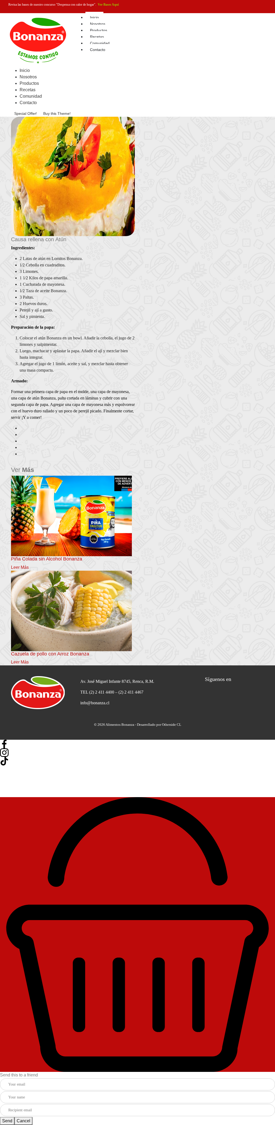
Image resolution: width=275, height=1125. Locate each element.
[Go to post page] (71, 515)
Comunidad (100, 43)
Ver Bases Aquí (108, 4)
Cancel (23, 1121)
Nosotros (97, 24)
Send (7, 1121)
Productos (98, 30)
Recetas (97, 37)
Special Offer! (25, 113)
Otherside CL (171, 725)
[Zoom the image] (40, 692)
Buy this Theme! (56, 113)
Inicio (94, 17)
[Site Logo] (38, 40)
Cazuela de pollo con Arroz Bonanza (50, 654)
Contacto (97, 49)
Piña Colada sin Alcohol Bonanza (46, 559)
